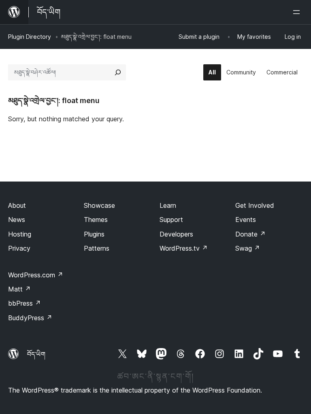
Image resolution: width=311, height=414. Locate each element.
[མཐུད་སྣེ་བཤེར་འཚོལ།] (118, 72)
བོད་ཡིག (36, 354)
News (16, 219)
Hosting (19, 234)
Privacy (19, 248)
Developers (176, 234)
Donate (250, 234)
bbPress (24, 303)
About (17, 205)
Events (245, 219)
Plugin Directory (29, 36)
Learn (168, 205)
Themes (96, 219)
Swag (247, 248)
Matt (19, 289)
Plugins (94, 234)
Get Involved (254, 205)
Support (171, 219)
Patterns (96, 248)
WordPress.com (35, 275)
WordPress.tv (184, 248)
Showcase (99, 205)
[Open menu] (298, 12)
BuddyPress (30, 318)
